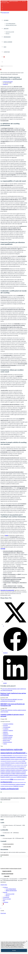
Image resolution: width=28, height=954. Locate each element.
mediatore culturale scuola (21, 766)
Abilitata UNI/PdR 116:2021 (11, 890)
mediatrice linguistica (21, 777)
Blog (4, 900)
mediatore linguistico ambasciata (14, 770)
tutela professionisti (10, 788)
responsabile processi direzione (17, 782)
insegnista (3, 763)
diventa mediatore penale (16, 759)
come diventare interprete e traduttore (11, 757)
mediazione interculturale (5, 779)
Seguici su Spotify (6, 871)
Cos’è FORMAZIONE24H (11, 889)
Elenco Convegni (7, 899)
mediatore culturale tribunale (6, 768)
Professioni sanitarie (7, 737)
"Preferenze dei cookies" (10, 945)
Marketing (5, 84)
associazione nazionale (12, 749)
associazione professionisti (13, 753)
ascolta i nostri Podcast (7, 873)
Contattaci (5, 902)
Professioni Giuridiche (8, 735)
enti (23, 759)
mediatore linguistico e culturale (18, 771)
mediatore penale (13, 777)
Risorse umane (6, 740)
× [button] (26, 941)
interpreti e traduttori (15, 763)
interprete (7, 763)
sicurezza (2, 786)
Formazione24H (6, 727)
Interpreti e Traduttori (8, 730)
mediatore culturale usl (15, 768)
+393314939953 (4, 1)
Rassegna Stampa (7, 738)
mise (11, 779)
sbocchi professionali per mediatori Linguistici (14, 784)
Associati (5, 892)
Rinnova (7, 895)
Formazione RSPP (14, 761)
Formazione (8, 761)
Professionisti (6, 897)
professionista (6, 782)
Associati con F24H (10, 894)
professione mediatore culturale (18, 779)
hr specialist (19, 761)
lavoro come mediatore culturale (17, 765)
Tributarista (21, 786)
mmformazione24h (8, 81)
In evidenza (5, 728)
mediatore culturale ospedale (11, 766)
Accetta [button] (14, 950)
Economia (5, 725)
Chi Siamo (5, 887)
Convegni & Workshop (8, 724)
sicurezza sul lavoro (9, 786)
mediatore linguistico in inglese (8, 773)
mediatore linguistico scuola (15, 775)
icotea (23, 761)
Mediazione (5, 733)
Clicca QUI (6, 876)
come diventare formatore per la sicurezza (19, 755)
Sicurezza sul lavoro (7, 742)
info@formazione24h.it (13, 1)
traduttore (16, 786)
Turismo (5, 743)
